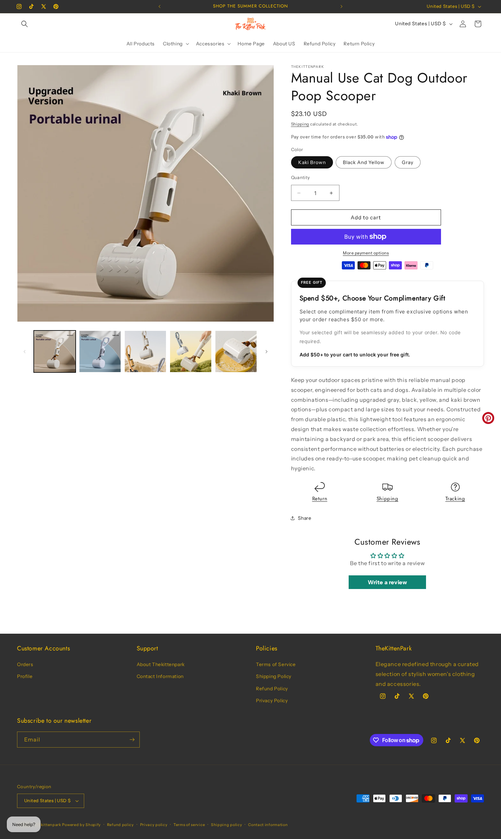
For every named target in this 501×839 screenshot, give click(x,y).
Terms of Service (276, 664)
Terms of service (189, 824)
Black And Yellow (363, 162)
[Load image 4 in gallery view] (191, 351)
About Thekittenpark (161, 664)
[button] (24, 23)
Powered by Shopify (81, 824)
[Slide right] (266, 351)
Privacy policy (154, 824)
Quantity (300, 177)
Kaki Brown (312, 162)
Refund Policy (272, 689)
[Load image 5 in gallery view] (236, 351)
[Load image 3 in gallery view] (145, 351)
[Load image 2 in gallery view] (100, 351)
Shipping (300, 124)
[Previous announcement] (159, 6)
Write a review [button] (387, 582)
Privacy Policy (272, 700)
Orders (25, 664)
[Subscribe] (131, 740)
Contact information (268, 824)
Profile (24, 676)
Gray (407, 162)
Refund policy (120, 824)
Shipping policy (226, 824)
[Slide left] (24, 351)
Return (320, 498)
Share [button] (305, 518)
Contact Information (160, 676)
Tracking (455, 498)
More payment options (366, 252)
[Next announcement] (341, 6)
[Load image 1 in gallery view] (55, 351)
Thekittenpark (47, 824)
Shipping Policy (273, 676)
